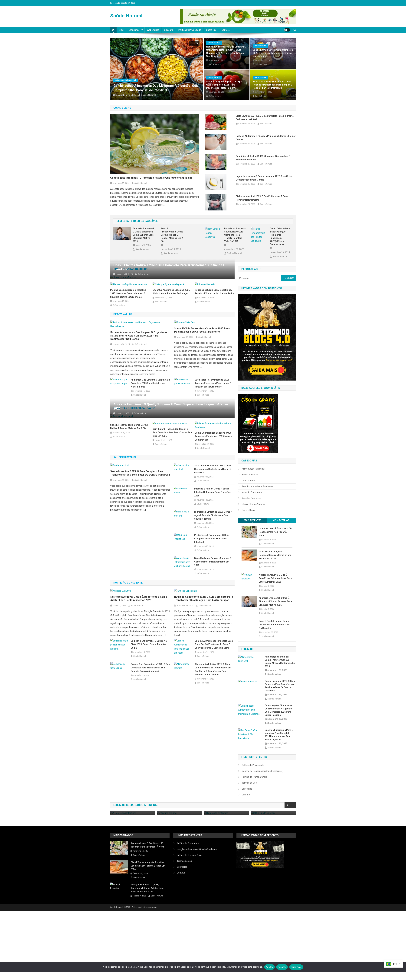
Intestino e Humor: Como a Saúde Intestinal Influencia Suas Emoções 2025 (212, 492)
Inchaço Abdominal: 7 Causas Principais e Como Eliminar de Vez (266, 138)
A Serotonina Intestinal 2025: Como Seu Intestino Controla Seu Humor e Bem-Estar (212, 469)
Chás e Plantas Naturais (253, 504)
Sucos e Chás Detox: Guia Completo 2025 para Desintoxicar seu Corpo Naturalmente (273, 53)
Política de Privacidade (189, 30)
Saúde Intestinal (250, 474)
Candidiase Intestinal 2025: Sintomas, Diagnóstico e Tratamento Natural (263, 158)
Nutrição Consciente (252, 492)
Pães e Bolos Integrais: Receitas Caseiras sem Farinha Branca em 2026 (275, 555)
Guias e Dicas (248, 510)
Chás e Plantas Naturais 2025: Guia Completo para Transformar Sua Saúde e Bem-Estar (169, 267)
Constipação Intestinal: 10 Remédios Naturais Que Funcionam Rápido (151, 177)
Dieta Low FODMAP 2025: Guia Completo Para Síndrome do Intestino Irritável (265, 118)
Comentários (281, 520)
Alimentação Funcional (152, 80)
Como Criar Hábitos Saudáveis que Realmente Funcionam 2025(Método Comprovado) (280, 236)
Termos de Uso (249, 782)
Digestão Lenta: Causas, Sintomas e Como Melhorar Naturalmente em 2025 (212, 561)
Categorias (134, 30)
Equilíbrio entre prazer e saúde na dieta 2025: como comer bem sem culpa (149, 644)
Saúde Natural (126, 16)
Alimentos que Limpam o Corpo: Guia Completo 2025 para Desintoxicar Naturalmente (224, 84)
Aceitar (269, 967)
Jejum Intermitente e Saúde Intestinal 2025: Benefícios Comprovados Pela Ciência (264, 178)
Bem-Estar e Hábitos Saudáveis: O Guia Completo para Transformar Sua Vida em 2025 (235, 234)
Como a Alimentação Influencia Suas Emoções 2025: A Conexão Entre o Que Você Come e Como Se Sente (214, 644)
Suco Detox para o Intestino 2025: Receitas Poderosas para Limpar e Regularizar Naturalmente (272, 84)
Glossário (168, 30)
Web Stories (153, 30)
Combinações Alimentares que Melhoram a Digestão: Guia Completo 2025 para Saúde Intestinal (278, 710)
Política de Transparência (254, 777)
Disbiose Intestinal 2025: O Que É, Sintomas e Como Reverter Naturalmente (262, 198)
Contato (226, 30)
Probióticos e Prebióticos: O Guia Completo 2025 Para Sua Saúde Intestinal (211, 538)
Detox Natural (214, 42)
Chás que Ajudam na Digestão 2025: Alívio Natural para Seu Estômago (171, 292)
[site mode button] (287, 30)
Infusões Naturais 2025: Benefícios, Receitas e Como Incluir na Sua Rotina (214, 292)
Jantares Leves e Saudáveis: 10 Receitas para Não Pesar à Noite (275, 532)
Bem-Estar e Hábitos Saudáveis (257, 486)
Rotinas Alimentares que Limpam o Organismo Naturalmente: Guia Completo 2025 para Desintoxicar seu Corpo (226, 51)
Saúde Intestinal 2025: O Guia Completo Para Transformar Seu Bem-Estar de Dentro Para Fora (140, 473)
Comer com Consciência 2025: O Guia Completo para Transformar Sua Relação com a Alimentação (150, 667)
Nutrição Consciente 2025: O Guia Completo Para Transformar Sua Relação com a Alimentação (203, 598)
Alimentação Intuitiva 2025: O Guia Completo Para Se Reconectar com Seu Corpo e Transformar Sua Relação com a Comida (213, 669)
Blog (121, 30)
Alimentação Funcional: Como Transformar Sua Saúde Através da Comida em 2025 (280, 661)
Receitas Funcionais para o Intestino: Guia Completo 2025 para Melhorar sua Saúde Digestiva (279, 735)
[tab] (252, 520)
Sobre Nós (211, 30)
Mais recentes (252, 520)
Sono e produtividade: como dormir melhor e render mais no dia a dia (172, 234)
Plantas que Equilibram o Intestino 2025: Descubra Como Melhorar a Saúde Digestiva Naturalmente (128, 293)
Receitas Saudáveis (251, 498)
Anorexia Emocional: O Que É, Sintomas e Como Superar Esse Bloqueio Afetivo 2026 (143, 234)
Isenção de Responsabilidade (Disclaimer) (262, 771)
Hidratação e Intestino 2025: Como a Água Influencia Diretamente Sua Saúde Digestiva (213, 515)
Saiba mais (296, 967)
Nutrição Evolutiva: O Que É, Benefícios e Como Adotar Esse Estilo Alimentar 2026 (138, 598)
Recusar (282, 967)
